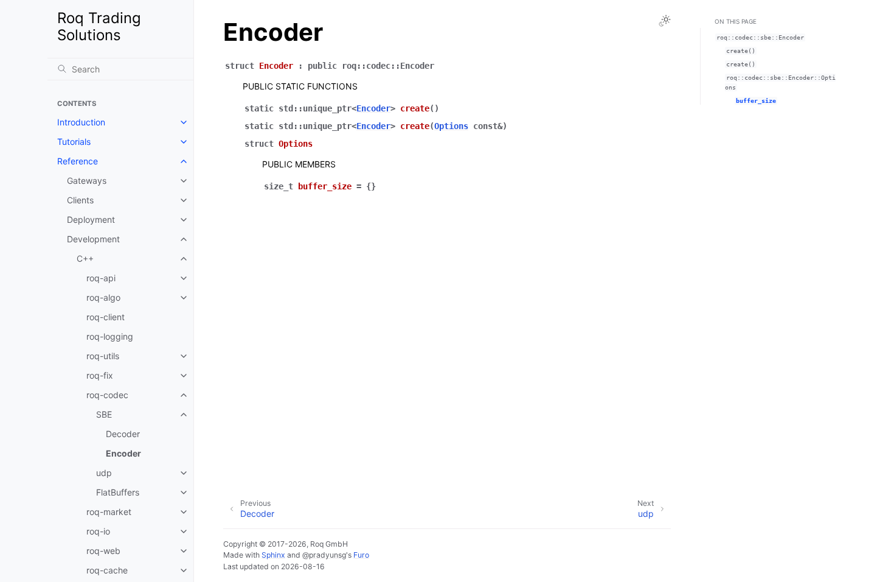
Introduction (81, 122)
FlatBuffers (117, 492)
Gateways (86, 180)
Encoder (123, 453)
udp (104, 473)
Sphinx (273, 554)
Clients (80, 200)
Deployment (91, 219)
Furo (361, 554)
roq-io (98, 531)
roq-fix (99, 375)
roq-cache (107, 570)
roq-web (103, 550)
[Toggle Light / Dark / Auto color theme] (665, 21)
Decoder (123, 434)
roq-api (101, 278)
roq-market (108, 512)
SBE (104, 414)
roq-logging (109, 336)
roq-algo (103, 297)
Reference (77, 161)
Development (93, 239)
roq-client (105, 317)
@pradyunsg (324, 554)
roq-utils (102, 356)
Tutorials (74, 141)
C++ (85, 258)
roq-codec (107, 395)
